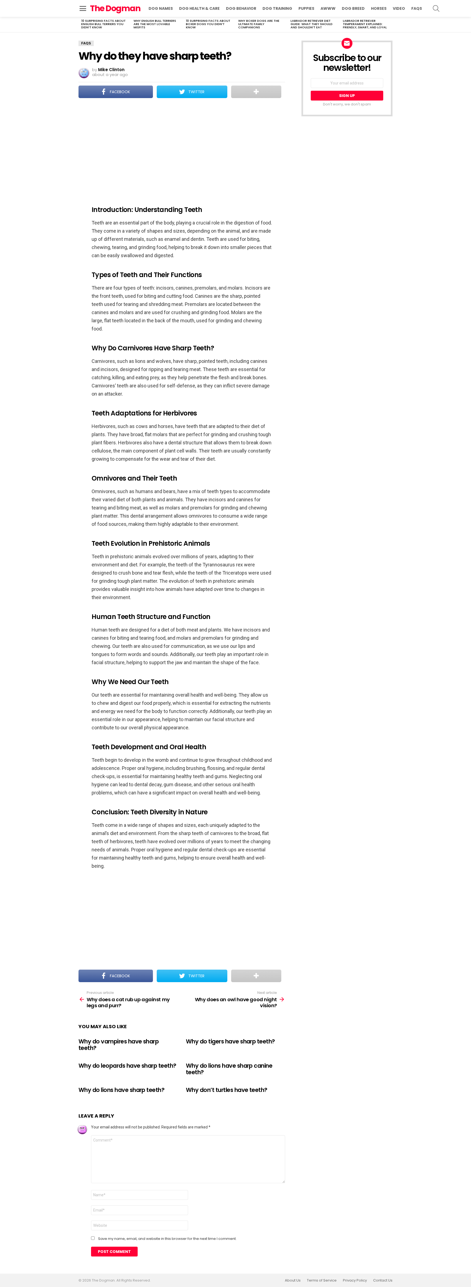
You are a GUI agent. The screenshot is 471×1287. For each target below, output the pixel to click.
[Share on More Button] (256, 92)
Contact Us (382, 1280)
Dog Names (161, 8)
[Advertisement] (182, 148)
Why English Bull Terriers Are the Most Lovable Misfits (155, 24)
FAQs (416, 8)
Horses (379, 8)
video (399, 8)
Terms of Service (322, 1280)
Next (389, 24)
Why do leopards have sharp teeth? (127, 1066)
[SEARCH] (436, 8)
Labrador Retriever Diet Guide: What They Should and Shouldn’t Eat (312, 24)
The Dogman (115, 8)
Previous (81, 24)
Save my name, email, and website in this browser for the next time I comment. (167, 1239)
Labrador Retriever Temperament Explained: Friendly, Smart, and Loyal (365, 24)
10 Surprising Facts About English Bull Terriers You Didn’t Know (103, 24)
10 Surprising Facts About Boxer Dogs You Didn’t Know (208, 24)
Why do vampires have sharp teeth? (118, 1044)
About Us (293, 1280)
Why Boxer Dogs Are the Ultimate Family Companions (258, 24)
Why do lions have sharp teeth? (121, 1090)
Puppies (306, 8)
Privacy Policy (355, 1280)
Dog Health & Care (199, 8)
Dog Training (277, 8)
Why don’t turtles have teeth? (226, 1090)
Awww (328, 8)
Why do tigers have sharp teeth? (230, 1041)
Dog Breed (353, 8)
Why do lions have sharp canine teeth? (229, 1069)
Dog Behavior (241, 8)
